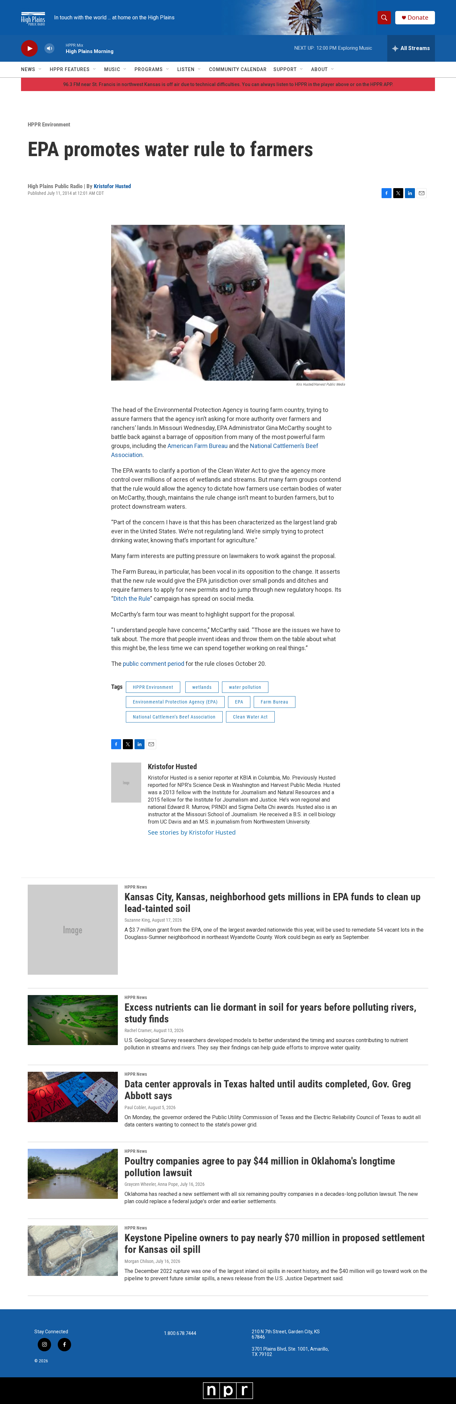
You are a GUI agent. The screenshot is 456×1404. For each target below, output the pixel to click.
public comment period (153, 663)
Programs (149, 69)
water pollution (245, 687)
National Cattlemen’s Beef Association (174, 717)
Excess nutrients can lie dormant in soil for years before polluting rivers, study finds (270, 1013)
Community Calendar (238, 69)
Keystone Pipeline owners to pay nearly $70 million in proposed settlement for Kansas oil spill (275, 1243)
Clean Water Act (250, 717)
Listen (186, 69)
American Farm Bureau (198, 445)
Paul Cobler (135, 1107)
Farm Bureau (274, 702)
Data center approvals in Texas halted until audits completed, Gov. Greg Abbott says (268, 1089)
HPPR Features (70, 69)
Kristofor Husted (112, 186)
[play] (29, 48)
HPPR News (136, 887)
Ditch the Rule (131, 598)
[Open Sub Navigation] (40, 69)
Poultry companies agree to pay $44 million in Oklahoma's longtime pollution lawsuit (260, 1167)
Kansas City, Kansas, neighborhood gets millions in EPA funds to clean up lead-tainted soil (273, 902)
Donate (418, 17)
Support (285, 69)
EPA (239, 702)
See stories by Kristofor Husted (192, 832)
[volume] (49, 48)
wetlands (202, 687)
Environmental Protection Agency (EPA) (175, 702)
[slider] (60, 48)
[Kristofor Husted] (126, 783)
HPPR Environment (49, 124)
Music (112, 69)
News (28, 69)
